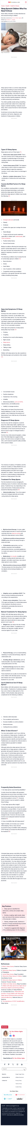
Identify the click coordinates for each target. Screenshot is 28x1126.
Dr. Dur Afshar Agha (16, 1031)
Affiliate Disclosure (20, 1077)
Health (7, 6)
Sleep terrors (6, 342)
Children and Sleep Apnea (9, 984)
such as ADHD (19, 402)
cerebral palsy (19, 236)
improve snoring (16, 533)
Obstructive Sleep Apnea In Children (12, 976)
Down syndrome (5, 238)
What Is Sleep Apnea (8, 966)
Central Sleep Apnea (8, 974)
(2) (9, 196)
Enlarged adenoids (8, 220)
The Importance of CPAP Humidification (13, 1001)
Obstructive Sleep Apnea (9, 970)
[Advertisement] (14, 73)
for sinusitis (14, 556)
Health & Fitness (14, 6)
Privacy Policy (19, 1080)
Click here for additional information (15, 1114)
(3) (20, 259)
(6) (19, 489)
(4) (15, 329)
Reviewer (5, 1027)
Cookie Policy (18, 1086)
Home (2, 6)
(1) (20, 152)
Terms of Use (19, 1083)
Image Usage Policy (20, 1074)
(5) (7, 432)
